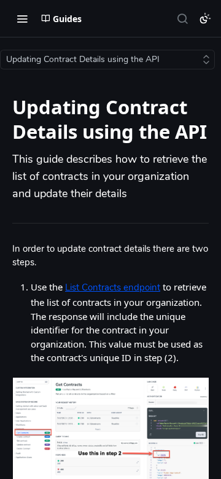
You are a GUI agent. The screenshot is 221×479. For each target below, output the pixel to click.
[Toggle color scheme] (205, 18)
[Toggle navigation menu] (22, 18)
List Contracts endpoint (112, 288)
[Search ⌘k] (182, 18)
